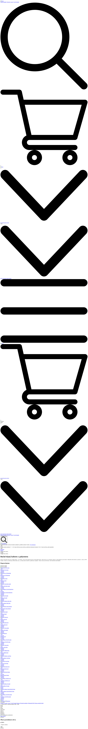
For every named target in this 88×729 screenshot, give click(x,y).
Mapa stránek (3, 716)
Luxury (11, 2)
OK (1, 548)
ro (6, 222)
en (0, 222)
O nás (14, 2)
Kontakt (17, 2)
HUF (8, 278)
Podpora (18, 703)
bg (7, 222)
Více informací (33, 544)
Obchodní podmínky (24, 703)
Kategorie (2, 549)
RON (10, 278)
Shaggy (1, 550)
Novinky (8, 2)
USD (4, 278)
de (5, 222)
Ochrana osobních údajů (38, 703)
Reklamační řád (31, 703)
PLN (6, 278)
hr (8, 222)
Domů (1, 2)
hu (4, 222)
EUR (1, 278)
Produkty (5, 2)
